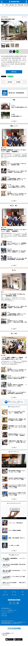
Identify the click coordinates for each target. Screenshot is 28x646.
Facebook (10, 603)
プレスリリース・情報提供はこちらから (9, 610)
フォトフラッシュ (4, 16)
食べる (7, 4)
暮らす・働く (20, 4)
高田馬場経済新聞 (14, 2)
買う (16, 4)
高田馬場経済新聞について (7, 608)
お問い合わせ (4, 613)
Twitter (14, 603)
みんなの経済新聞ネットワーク (14, 629)
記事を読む (14, 71)
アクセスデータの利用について (7, 611)
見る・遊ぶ (12, 4)
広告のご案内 (4, 615)
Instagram (17, 603)
